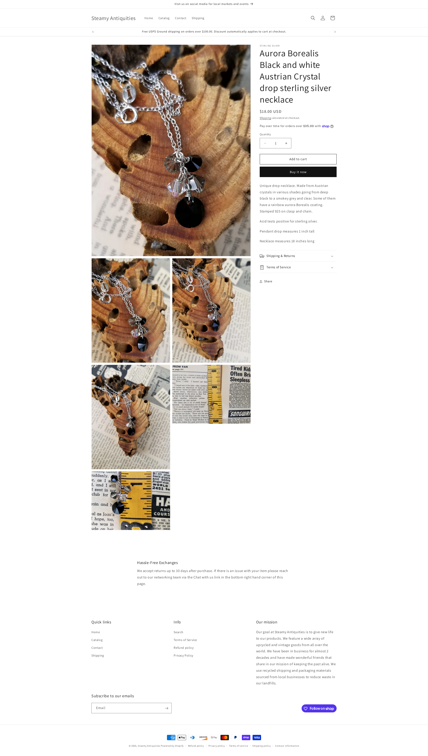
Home (95, 632)
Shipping (265, 117)
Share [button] (268, 281)
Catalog (97, 640)
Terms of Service (185, 640)
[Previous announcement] (93, 32)
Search (178, 632)
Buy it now (298, 172)
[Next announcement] (335, 32)
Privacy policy (216, 745)
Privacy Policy (183, 656)
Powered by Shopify (172, 745)
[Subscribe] (166, 708)
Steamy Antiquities (149, 745)
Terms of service (238, 745)
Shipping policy (261, 745)
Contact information (287, 745)
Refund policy (183, 648)
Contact (97, 648)
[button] (313, 18)
